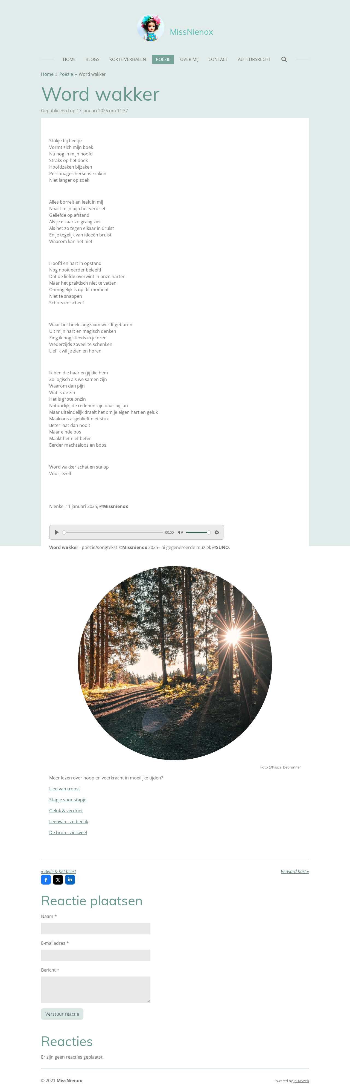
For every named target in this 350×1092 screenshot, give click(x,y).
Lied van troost (64, 789)
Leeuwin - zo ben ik (68, 822)
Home (47, 74)
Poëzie (66, 74)
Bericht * (50, 970)
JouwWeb (301, 1080)
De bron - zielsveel (68, 833)
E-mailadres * (55, 943)
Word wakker (92, 74)
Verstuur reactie (62, 1014)
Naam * (49, 916)
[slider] (112, 532)
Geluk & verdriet (66, 811)
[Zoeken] (283, 59)
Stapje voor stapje (67, 800)
